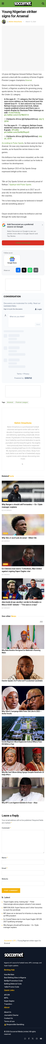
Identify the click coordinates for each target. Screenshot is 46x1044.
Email (5, 868)
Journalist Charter (11, 1015)
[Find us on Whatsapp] (25, 1038)
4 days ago (6, 541)
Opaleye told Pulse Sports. (20, 185)
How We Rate (9, 974)
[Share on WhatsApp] (30, 270)
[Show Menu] (3, 3)
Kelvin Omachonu (15, 22)
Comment (6, 828)
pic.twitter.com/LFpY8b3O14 (16, 115)
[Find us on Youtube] (41, 1038)
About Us (7, 1012)
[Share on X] (24, 270)
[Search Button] (43, 3)
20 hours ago (7, 510)
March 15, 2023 (31, 22)
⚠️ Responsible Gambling (14, 1024)
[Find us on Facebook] (28, 1038)
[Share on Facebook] (18, 270)
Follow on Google (23, 243)
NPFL (6, 998)
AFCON (7, 995)
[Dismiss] (42, 225)
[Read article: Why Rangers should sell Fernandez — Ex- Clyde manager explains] (23, 491)
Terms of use (9, 1021)
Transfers (8, 1004)
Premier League (22, 402)
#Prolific (15, 130)
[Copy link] (35, 270)
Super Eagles (9, 1001)
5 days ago (6, 608)
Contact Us (8, 1018)
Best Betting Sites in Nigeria (15, 978)
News (5, 500)
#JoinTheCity (14, 113)
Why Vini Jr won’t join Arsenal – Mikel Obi (19, 538)
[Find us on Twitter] (33, 1038)
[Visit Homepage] (23, 3)
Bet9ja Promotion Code (13, 981)
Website (5, 879)
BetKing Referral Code (13, 984)
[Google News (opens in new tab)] (12, 260)
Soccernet (8, 941)
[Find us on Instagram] (37, 1038)
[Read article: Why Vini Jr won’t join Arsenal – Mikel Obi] (23, 524)
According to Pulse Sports (12, 143)
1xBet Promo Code (11, 987)
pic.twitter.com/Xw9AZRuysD (16, 132)
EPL (14, 941)
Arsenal (28, 80)
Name (5, 858)
